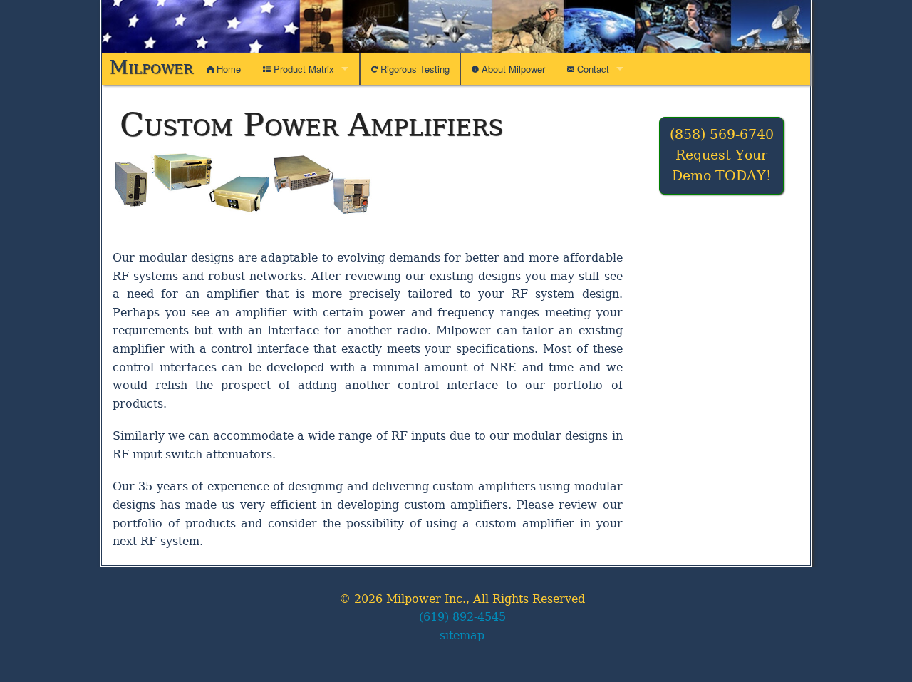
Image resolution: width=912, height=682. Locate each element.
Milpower (151, 67)
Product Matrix (302, 69)
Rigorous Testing (414, 69)
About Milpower (512, 69)
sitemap (462, 635)
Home (227, 69)
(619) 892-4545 (462, 617)
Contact (591, 69)
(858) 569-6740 (722, 134)
